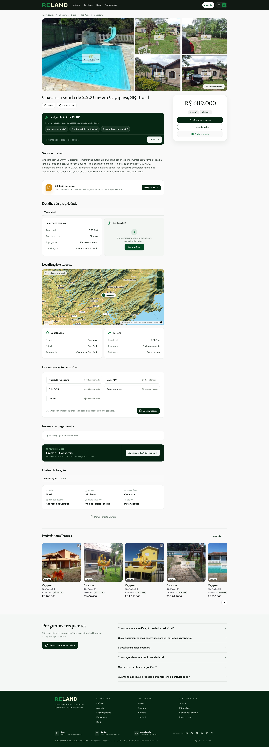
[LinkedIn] (196, 733)
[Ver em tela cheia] (160, 274)
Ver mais (217, 536)
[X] (207, 733)
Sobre (141, 703)
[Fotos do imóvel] (88, 54)
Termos (182, 703)
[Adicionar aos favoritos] (77, 546)
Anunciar (208, 5)
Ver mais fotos (215, 86)
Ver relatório (149, 187)
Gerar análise (134, 247)
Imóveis (76, 5)
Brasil (73, 15)
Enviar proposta (202, 134)
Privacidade (184, 708)
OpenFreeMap (125, 322)
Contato (142, 708)
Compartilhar (68, 105)
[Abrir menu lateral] (221, 5)
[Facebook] (191, 733)
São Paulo (85, 15)
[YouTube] (202, 733)
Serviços (88, 5)
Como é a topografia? (56, 129)
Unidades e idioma (205, 741)
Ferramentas (111, 5)
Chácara (63, 15)
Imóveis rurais (48, 15)
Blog (98, 5)
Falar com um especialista (62, 645)
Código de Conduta (188, 712)
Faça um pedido (103, 712)
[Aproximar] (160, 281)
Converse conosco (202, 120)
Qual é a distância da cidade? (115, 129)
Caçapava (98, 15)
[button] (103, 187)
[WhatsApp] (212, 733)
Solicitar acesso (150, 411)
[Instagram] (186, 733)
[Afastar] (160, 286)
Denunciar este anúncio (105, 516)
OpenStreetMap (154, 322)
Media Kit (142, 717)
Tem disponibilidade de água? (85, 129)
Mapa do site (185, 717)
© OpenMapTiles (136, 322)
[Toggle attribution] (161, 322)
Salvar (50, 105)
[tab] (50, 211)
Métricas (142, 712)
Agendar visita (202, 127)
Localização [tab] (50, 478)
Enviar (152, 139)
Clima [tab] (64, 478)
